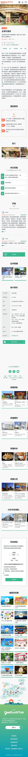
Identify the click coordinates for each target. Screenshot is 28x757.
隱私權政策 (14, 745)
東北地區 (23, 688)
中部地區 (16, 695)
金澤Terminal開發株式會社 (12, 44)
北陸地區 (15, 376)
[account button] (22, 2)
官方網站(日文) (15, 335)
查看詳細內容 (23, 214)
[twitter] (14, 371)
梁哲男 (6, 238)
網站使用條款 (14, 739)
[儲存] (27, 26)
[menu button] (25, 2)
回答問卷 (14, 579)
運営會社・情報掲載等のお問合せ (14, 748)
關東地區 (20, 692)
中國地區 (5, 690)
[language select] (19, 2)
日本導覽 (9, 376)
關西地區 (12, 688)
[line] (18, 371)
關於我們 (14, 735)
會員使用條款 (14, 742)
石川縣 (20, 376)
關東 (12, 84)
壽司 (5, 82)
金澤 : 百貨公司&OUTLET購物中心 (16, 377)
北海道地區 (21, 680)
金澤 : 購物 (5, 377)
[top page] (5, 376)
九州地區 (4, 696)
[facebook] (10, 371)
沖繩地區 (6, 684)
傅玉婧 (6, 212)
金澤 (6, 53)
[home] (7, 2)
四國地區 (10, 695)
